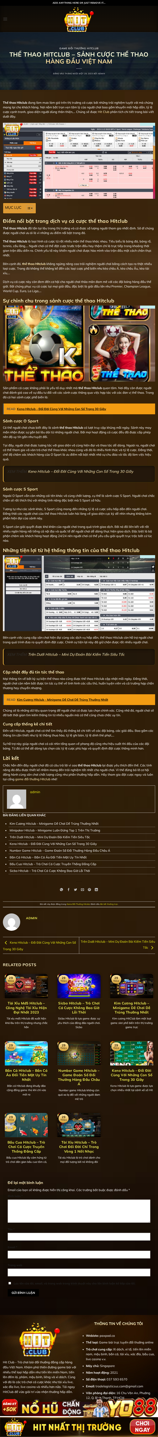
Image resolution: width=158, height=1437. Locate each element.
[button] (5, 19)
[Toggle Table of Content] (27, 208)
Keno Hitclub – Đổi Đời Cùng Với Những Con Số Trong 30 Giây (80, 471)
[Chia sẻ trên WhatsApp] (61, 889)
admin (101, 73)
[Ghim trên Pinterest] (89, 889)
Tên (11, 1229)
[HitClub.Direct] (79, 19)
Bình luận (15, 1196)
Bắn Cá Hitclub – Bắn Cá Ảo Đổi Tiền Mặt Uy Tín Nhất (48, 857)
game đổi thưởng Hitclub (32, 779)
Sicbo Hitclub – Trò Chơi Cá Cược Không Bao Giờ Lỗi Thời (50, 871)
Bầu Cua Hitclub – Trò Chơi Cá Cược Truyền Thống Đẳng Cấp (53, 864)
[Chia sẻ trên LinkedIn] (96, 889)
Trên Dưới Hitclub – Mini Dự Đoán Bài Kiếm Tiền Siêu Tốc (76, 654)
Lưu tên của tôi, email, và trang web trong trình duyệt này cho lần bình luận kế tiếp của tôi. (74, 1283)
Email (12, 1247)
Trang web (15, 1265)
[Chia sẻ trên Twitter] (75, 889)
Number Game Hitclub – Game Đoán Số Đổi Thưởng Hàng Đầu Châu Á (60, 850)
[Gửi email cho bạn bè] (82, 889)
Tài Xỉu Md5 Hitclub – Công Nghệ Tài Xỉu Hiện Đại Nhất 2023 (26, 1007)
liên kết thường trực (109, 904)
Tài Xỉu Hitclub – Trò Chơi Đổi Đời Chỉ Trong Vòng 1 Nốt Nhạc (79, 1147)
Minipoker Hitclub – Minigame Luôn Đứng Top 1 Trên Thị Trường (55, 830)
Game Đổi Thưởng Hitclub (79, 48)
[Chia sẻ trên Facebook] (68, 889)
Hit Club (103, 112)
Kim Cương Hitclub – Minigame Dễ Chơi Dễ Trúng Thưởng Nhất (54, 823)
